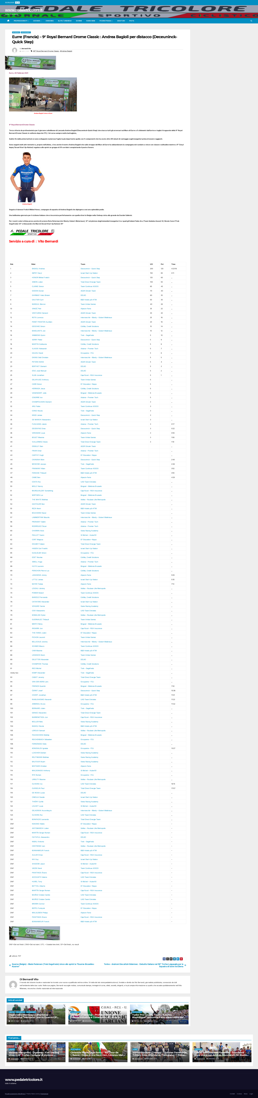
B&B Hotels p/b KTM (89, 300)
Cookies (239, 1094)
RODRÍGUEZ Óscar (39, 526)
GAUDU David (37, 353)
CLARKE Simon (38, 286)
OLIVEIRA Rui (37, 815)
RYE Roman (36, 775)
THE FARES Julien (39, 633)
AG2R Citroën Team (88, 291)
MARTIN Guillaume (39, 344)
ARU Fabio (36, 406)
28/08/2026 (138, 1059)
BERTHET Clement (39, 366)
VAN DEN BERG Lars (40, 682)
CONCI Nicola (37, 411)
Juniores (50, 21)
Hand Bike (90, 21)
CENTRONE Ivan (38, 846)
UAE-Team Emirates (88, 482)
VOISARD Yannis (38, 606)
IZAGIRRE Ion (37, 397)
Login (251, 1094)
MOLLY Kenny (37, 486)
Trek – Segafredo (87, 335)
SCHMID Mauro (38, 646)
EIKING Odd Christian (40, 357)
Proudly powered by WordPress (15, 1094)
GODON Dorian (38, 291)
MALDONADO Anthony (41, 771)
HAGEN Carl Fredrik (39, 548)
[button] (251, 21)
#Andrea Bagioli (66, 51)
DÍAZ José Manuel (39, 371)
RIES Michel (36, 668)
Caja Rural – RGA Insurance (91, 375)
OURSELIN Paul (38, 788)
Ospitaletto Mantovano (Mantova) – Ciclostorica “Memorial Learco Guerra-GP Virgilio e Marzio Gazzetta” (33, 1017)
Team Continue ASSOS (89, 286)
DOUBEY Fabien (38, 544)
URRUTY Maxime (38, 779)
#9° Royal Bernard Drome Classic (46, 51)
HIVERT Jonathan (39, 695)
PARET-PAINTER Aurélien (42, 322)
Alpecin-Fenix (86, 309)
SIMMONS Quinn (38, 335)
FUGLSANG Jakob (39, 424)
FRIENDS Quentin (39, 686)
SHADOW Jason (38, 864)
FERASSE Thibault (39, 473)
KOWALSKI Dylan (38, 615)
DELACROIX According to (42, 810)
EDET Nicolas (37, 557)
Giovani (36, 21)
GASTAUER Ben (38, 504)
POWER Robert (38, 593)
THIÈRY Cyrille (37, 802)
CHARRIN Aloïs (38, 531)
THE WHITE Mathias (40, 500)
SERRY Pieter (37, 340)
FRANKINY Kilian (38, 468)
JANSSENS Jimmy (39, 575)
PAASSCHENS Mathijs (40, 735)
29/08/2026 (14, 1059)
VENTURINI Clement (40, 313)
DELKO (83, 295)
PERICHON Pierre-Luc (40, 571)
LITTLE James (37, 580)
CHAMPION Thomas (40, 664)
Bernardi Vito (26, 48)
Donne (79, 21)
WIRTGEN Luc (37, 495)
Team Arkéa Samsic (88, 304)
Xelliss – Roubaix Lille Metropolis (93, 500)
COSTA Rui (36, 482)
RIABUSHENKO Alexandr (42, 699)
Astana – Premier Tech (89, 349)
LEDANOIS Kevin (38, 655)
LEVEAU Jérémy (38, 588)
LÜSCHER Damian (39, 753)
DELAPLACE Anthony (40, 380)
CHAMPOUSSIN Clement (41, 402)
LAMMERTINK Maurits (40, 517)
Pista (131, 21)
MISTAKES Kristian (39, 766)
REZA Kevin (36, 508)
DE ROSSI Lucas (38, 793)
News (246, 1094)
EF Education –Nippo (89, 384)
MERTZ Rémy (37, 624)
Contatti (232, 1094)
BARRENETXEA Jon (40, 717)
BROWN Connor (38, 904)
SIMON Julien (37, 282)
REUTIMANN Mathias (40, 757)
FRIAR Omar (37, 451)
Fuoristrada (106, 21)
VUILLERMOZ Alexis (40, 442)
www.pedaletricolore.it (24, 10)
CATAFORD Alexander (40, 602)
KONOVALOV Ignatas (40, 748)
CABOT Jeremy (38, 677)
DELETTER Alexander (40, 659)
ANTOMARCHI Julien (40, 828)
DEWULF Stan (37, 446)
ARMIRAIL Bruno (38, 704)
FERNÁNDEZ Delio (39, 744)
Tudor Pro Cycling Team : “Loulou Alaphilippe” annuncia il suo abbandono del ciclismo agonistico (158, 1017)
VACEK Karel (37, 868)
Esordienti (198, 1049)
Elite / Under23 (65, 21)
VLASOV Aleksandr (39, 349)
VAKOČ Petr (36, 309)
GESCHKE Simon (38, 326)
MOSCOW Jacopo (39, 464)
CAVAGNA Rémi (38, 460)
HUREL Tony (37, 882)
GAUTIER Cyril (37, 300)
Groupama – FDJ (87, 353)
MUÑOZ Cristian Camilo (41, 895)
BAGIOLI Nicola (38, 726)
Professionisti (21, 21)
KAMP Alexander (38, 673)
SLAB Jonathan (38, 375)
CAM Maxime (37, 651)
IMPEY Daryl (37, 273)
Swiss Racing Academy (89, 531)
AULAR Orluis (37, 855)
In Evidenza (16, 32)
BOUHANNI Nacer (39, 513)
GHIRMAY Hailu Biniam (41, 295)
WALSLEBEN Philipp (40, 913)
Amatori (121, 21)
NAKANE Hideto (38, 824)
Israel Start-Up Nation (89, 273)
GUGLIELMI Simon (39, 553)
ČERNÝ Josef (37, 691)
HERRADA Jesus (38, 389)
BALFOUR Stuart (38, 762)
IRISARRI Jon (37, 628)
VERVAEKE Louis (38, 433)
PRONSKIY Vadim (39, 522)
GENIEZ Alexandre (39, 713)
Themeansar (44, 1094)
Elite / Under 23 (75, 1049)
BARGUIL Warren (39, 304)
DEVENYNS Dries (39, 429)
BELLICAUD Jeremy (40, 642)
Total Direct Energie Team (90, 282)
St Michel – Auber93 (88, 535)
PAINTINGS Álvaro (39, 873)
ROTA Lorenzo (37, 317)
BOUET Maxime (38, 437)
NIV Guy (35, 859)
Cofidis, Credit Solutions (90, 326)
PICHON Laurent (38, 637)
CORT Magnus (37, 540)
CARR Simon (37, 384)
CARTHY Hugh (38, 455)
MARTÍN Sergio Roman (41, 833)
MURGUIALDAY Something (42, 491)
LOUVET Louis (37, 806)
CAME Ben (36, 477)
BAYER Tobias (37, 584)
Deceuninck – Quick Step (90, 269)
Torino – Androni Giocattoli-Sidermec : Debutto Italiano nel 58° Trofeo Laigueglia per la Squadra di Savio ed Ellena (143, 965)
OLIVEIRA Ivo (37, 784)
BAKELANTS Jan (38, 331)
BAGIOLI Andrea (38, 269)
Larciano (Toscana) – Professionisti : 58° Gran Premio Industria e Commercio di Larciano (96, 1016)
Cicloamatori (20, 1012)
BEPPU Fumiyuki (38, 908)
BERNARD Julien (38, 708)
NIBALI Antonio (38, 842)
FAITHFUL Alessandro (40, 837)
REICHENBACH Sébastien (42, 739)
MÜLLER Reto (37, 722)
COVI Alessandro (38, 611)
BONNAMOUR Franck (40, 850)
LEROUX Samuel (38, 731)
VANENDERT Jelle (39, 393)
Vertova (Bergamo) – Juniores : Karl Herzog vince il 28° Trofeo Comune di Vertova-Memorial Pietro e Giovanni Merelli (34, 1055)
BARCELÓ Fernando (39, 597)
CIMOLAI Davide (38, 797)
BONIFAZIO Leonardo (40, 819)
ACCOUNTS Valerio (39, 877)
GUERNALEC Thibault (40, 620)
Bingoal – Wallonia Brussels (91, 393)
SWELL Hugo (37, 562)
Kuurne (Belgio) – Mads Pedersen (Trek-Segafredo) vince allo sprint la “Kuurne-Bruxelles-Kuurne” (53, 965)
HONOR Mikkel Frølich (40, 277)
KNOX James (37, 415)
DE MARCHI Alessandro (41, 420)
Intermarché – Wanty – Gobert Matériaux (96, 317)
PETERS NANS (38, 362)
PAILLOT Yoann (38, 535)
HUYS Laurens (38, 566)
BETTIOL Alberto (38, 886)
